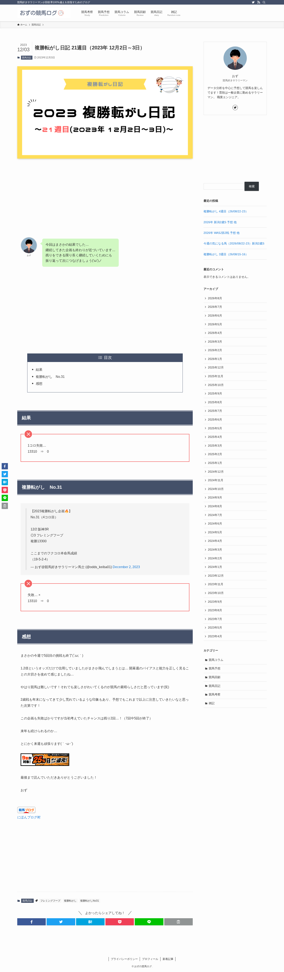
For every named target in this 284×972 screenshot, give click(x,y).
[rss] (258, 2)
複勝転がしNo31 (89, 900)
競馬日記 (26, 57)
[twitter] (253, 2)
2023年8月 (215, 610)
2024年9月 (215, 497)
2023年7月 (215, 619)
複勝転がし (70, 900)
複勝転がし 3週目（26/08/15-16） (226, 254)
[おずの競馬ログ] (43, 13)
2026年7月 (215, 306)
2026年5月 (215, 324)
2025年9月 (215, 393)
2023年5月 (215, 627)
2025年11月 (215, 376)
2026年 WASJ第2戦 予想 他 (222, 232)
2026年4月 (215, 332)
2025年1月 (215, 463)
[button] (31, 921)
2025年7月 (215, 410)
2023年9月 (215, 601)
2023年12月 (216, 575)
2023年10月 (216, 593)
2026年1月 (215, 359)
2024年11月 (215, 480)
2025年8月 (215, 402)
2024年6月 (215, 523)
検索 (252, 186)
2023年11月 (215, 584)
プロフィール (150, 959)
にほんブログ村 (29, 817)
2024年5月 (215, 532)
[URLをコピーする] (178, 921)
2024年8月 (215, 506)
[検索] (264, 2)
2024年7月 (215, 515)
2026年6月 (215, 315)
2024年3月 (215, 549)
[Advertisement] (105, 194)
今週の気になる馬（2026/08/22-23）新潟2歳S (234, 243)
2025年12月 (216, 367)
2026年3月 (215, 341)
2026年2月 (215, 350)
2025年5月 (215, 428)
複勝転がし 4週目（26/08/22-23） (226, 211)
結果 (39, 369)
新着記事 (168, 959)
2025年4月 (215, 436)
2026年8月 (215, 298)
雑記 (212, 703)
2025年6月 (215, 419)
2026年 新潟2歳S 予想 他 (220, 222)
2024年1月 (215, 567)
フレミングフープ (50, 900)
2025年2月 (215, 454)
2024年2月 (215, 558)
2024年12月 (216, 471)
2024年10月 (216, 489)
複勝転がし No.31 (50, 376)
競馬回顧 (214, 677)
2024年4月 (215, 540)
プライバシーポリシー (124, 959)
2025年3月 (215, 445)
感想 (39, 383)
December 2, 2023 (126, 567)
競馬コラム (216, 659)
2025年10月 (216, 385)
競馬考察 (214, 694)
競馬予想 (214, 668)
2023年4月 (215, 636)
